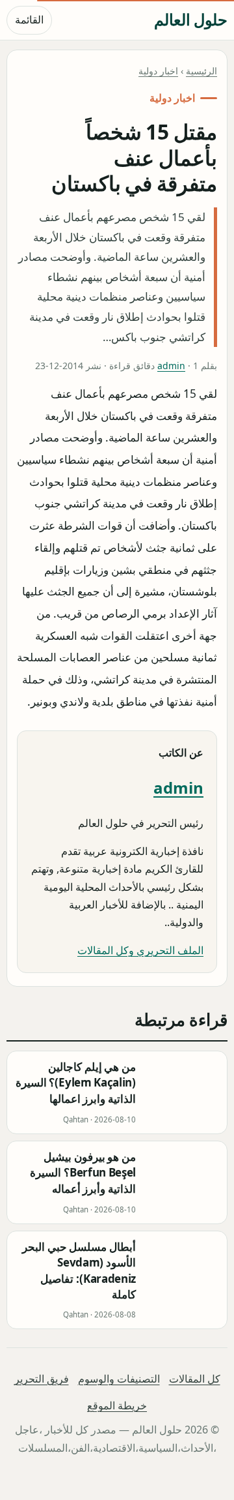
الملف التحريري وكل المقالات (140, 950)
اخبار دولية (158, 71)
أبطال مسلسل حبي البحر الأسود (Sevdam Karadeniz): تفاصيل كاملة (79, 1271)
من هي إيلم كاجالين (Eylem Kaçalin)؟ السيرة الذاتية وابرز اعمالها (76, 1083)
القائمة (29, 19)
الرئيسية (201, 71)
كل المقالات (194, 1379)
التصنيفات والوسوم (119, 1379)
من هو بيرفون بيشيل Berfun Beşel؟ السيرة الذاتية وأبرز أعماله (83, 1173)
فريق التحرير (41, 1379)
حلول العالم (191, 19)
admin (171, 365)
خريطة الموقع (117, 1406)
